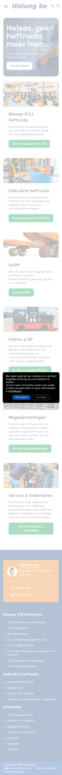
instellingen (15, 391)
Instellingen (41, 397)
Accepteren (21, 397)
